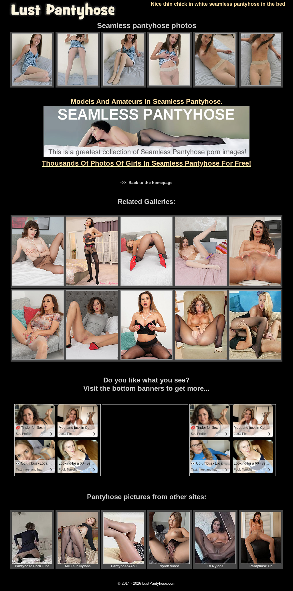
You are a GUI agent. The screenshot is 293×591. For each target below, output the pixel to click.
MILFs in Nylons (78, 566)
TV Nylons (215, 566)
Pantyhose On (261, 566)
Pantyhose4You (123, 566)
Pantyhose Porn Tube (32, 566)
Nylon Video (169, 566)
